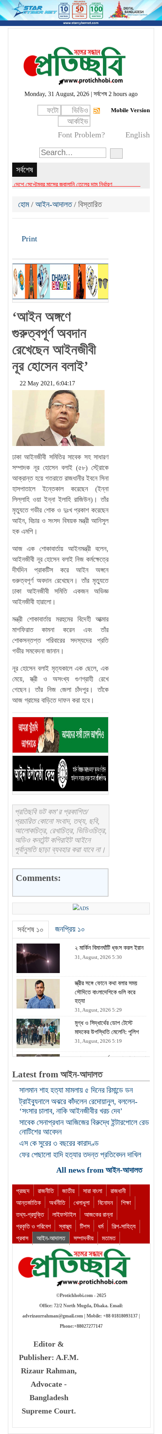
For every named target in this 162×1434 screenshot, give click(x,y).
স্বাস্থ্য (65, 1226)
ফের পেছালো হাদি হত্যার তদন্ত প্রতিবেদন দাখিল (80, 1154)
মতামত (109, 1238)
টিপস (85, 1226)
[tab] (30, 929)
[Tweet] (32, 227)
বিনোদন (105, 1202)
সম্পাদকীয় (84, 1238)
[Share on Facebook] (19, 227)
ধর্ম (100, 1226)
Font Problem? (81, 134)
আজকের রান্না (98, 1214)
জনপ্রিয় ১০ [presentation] (70, 929)
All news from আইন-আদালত (100, 1170)
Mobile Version (130, 110)
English (137, 134)
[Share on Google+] (45, 227)
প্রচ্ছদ (22, 1191)
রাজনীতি (46, 1191)
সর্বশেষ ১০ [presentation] (30, 929)
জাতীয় (68, 1191)
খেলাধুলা (82, 1202)
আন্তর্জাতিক (28, 1202)
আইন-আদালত (53, 204)
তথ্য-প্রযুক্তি (30, 1214)
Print (28, 238)
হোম (24, 204)
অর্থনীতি (57, 1202)
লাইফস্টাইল (64, 1214)
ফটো (53, 110)
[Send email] (72, 227)
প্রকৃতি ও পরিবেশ (33, 1226)
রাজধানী (118, 1191)
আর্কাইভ (77, 121)
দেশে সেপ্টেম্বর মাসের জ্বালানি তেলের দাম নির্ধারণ (63, 184)
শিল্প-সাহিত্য (124, 1226)
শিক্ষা (126, 1202)
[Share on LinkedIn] (59, 227)
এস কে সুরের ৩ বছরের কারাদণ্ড (59, 1143)
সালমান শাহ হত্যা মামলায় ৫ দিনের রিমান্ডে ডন (76, 1090)
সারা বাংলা (92, 1191)
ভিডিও (80, 110)
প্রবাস (22, 1238)
